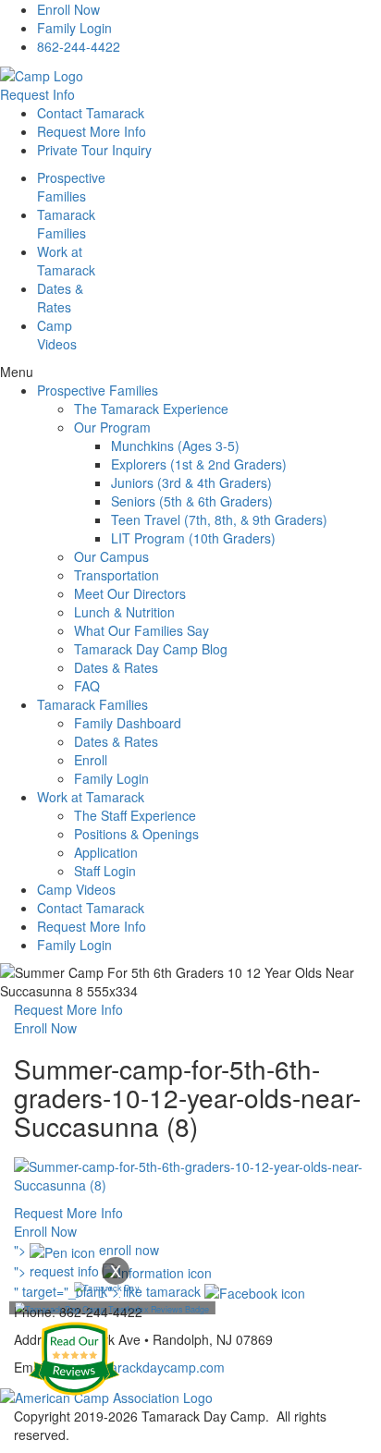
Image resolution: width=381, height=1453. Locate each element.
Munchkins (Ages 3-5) (175, 445)
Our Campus (111, 556)
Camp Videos (57, 334)
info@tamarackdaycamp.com (139, 1367)
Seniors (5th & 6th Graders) (192, 501)
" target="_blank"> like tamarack (109, 1291)
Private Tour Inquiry (94, 149)
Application (106, 852)
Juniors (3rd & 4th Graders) (191, 482)
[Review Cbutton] (74, 1359)
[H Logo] (41, 74)
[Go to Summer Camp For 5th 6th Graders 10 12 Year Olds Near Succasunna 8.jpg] (190, 1174)
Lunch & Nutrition (124, 612)
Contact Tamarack (90, 113)
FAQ (87, 686)
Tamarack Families (92, 704)
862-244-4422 (78, 46)
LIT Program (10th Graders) (193, 538)
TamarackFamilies (66, 223)
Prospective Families (97, 390)
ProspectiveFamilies (71, 186)
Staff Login (105, 870)
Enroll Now (68, 9)
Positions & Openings (136, 833)
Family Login (74, 27)
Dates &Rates (60, 297)
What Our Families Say (141, 630)
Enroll (90, 760)
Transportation (116, 575)
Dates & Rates (116, 667)
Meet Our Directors (130, 593)
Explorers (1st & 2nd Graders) (199, 464)
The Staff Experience (135, 815)
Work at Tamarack (90, 797)
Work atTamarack (66, 260)
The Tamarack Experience (151, 408)
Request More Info (91, 131)
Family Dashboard (127, 723)
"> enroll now (86, 1249)
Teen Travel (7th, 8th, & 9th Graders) (219, 519)
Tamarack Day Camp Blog (150, 649)
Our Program (112, 427)
